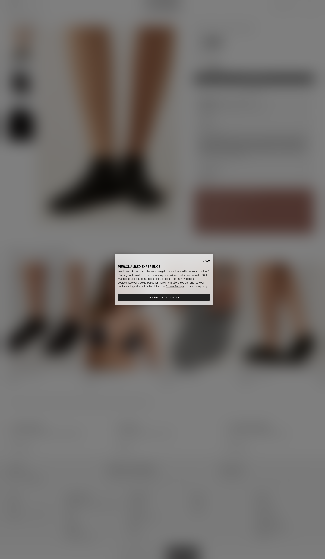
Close (206, 260)
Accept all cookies (163, 297)
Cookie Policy (146, 282)
